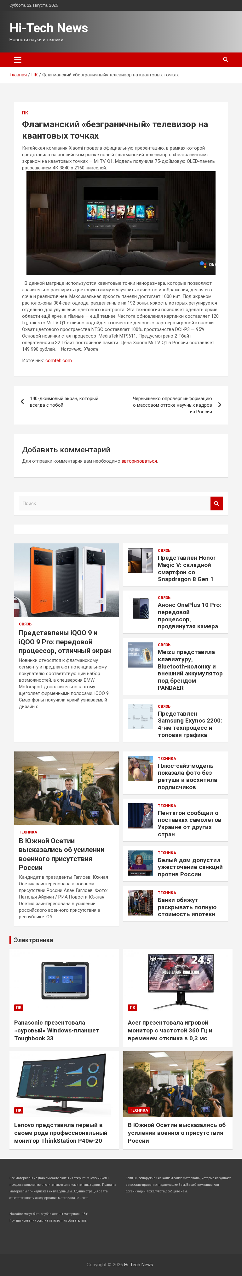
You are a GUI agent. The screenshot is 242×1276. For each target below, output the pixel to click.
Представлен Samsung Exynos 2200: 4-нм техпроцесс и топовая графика (190, 724)
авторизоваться (139, 461)
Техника (28, 832)
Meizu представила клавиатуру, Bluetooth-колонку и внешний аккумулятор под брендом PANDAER (190, 669)
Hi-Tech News (48, 28)
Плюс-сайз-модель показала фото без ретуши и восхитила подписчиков (187, 776)
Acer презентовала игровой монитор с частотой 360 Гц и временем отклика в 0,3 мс (170, 1030)
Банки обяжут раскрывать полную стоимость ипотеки (187, 907)
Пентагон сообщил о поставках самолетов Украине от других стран (190, 823)
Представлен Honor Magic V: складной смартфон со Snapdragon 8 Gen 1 (187, 568)
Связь (25, 624)
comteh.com (58, 360)
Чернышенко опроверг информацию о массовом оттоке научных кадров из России (172, 405)
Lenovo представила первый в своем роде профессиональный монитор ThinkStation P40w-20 (60, 1132)
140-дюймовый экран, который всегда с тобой (64, 402)
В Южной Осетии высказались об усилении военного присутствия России (177, 1132)
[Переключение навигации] (17, 59)
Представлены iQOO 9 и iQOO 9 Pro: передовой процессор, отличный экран (65, 642)
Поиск (216, 504)
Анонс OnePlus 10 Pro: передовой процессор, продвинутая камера (189, 615)
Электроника (33, 940)
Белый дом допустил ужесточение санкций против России (190, 867)
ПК (25, 112)
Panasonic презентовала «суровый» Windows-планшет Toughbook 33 (56, 1030)
